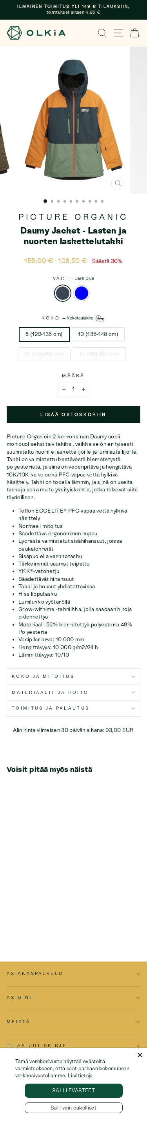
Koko (68, 318)
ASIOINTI (21, 997)
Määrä (73, 375)
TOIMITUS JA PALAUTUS (50, 708)
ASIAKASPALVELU (35, 973)
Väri (73, 278)
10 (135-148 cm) (98, 334)
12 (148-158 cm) (44, 354)
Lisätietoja (80, 1076)
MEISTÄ (19, 1021)
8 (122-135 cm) (44, 334)
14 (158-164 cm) (99, 354)
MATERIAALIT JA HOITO (50, 692)
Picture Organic (73, 217)
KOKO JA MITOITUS (43, 676)
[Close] (140, 1055)
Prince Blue (81, 293)
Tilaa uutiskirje (37, 1045)
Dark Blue (63, 293)
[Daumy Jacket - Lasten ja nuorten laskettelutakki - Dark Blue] (11, 925)
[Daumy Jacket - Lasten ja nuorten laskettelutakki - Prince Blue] (20, 925)
